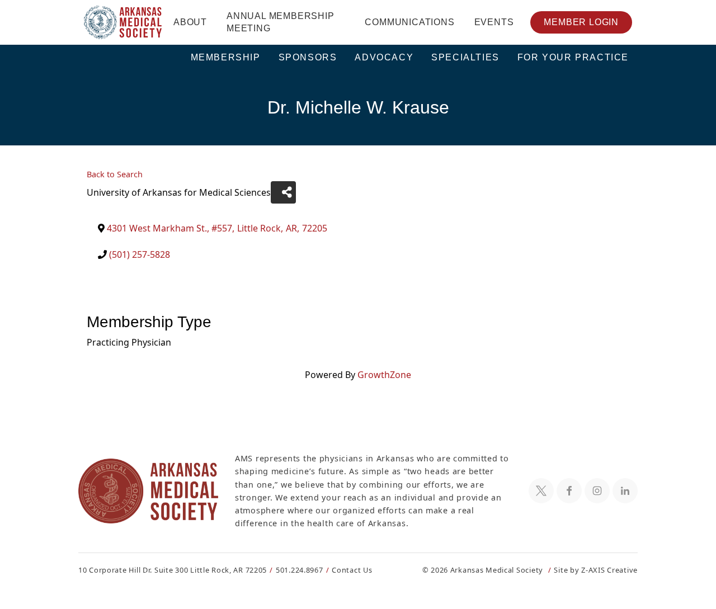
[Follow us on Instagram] (597, 490)
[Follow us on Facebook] (569, 490)
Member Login (581, 22)
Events (494, 22)
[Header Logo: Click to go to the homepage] (123, 22)
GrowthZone (384, 375)
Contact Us (352, 570)
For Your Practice (573, 57)
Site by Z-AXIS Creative (596, 570)
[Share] (283, 192)
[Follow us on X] (541, 490)
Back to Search (115, 174)
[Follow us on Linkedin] (625, 490)
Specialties (465, 57)
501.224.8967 (299, 570)
